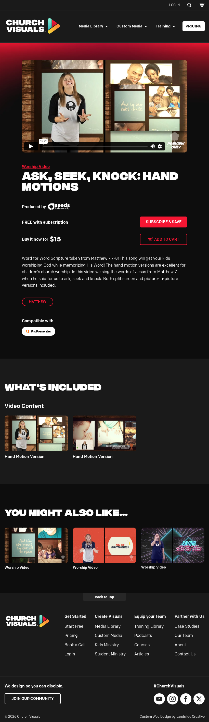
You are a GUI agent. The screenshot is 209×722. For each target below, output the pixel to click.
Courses (142, 644)
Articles (141, 654)
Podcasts (143, 635)
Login (69, 654)
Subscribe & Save (163, 222)
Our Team (184, 635)
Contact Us (185, 654)
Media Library (91, 26)
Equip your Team (150, 616)
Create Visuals (109, 616)
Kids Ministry (107, 644)
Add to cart (166, 239)
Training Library (149, 626)
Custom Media (129, 26)
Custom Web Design (155, 716)
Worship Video (36, 166)
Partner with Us (190, 616)
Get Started (75, 616)
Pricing (194, 26)
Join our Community (32, 698)
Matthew (37, 301)
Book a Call (74, 644)
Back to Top (104, 597)
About (180, 644)
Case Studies (187, 626)
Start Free (73, 626)
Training (163, 26)
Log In (174, 5)
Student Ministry (110, 654)
